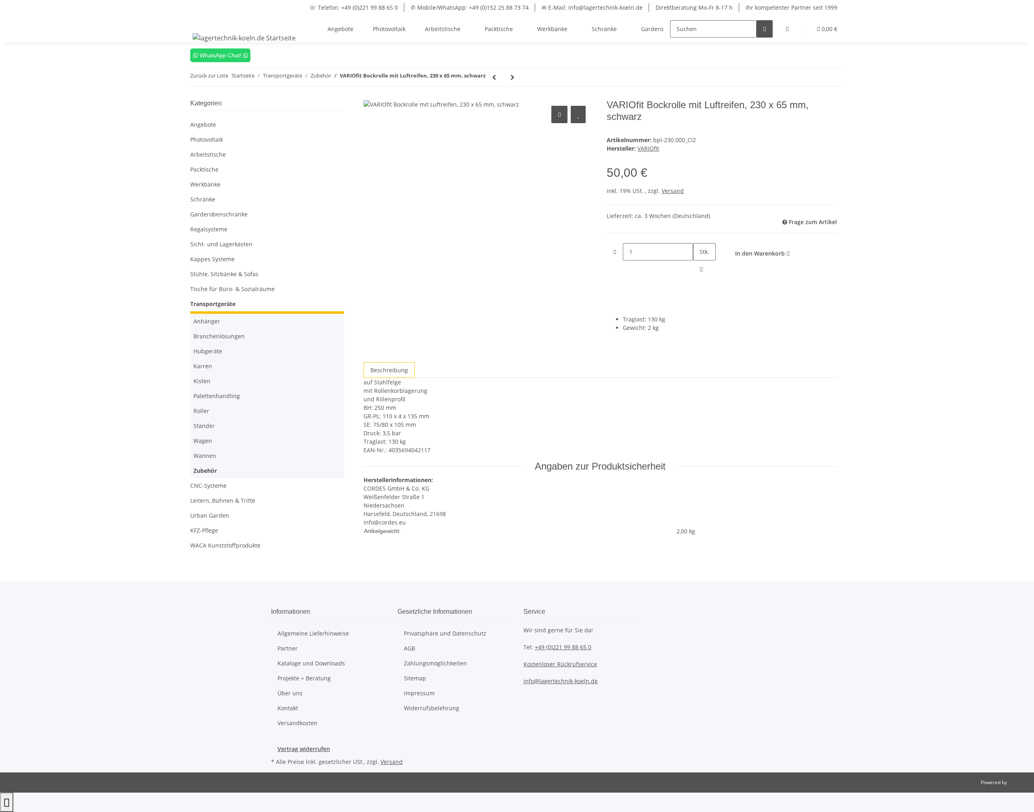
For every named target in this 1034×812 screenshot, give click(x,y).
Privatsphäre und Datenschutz (445, 633)
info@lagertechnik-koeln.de (560, 681)
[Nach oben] (6, 802)
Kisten (201, 381)
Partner (287, 648)
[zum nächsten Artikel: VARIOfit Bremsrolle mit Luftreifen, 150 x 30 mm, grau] (512, 77)
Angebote (203, 124)
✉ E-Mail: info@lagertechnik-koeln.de (592, 7)
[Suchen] (765, 29)
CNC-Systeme (208, 485)
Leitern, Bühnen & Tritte (222, 500)
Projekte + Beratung (304, 678)
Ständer (204, 426)
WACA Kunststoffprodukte (225, 545)
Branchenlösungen (219, 336)
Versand (673, 191)
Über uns (290, 693)
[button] (787, 29)
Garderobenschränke (219, 214)
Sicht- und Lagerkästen (221, 244)
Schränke (202, 199)
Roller (201, 411)
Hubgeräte (207, 351)
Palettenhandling (216, 396)
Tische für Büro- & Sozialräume (232, 289)
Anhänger (206, 321)
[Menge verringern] (615, 251)
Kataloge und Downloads (311, 663)
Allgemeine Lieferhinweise (313, 633)
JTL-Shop (1018, 782)
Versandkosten (297, 723)
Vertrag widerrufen (303, 749)
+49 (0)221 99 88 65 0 (563, 647)
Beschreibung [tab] (389, 370)
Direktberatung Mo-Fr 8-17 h (694, 7)
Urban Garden (209, 515)
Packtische (204, 169)
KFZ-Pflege (204, 530)
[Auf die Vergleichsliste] (559, 114)
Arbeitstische (208, 154)
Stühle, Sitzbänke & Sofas (224, 274)
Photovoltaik (206, 139)
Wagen (202, 441)
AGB (409, 648)
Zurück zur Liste (209, 75)
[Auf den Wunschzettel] (578, 114)
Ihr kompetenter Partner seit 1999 (791, 7)
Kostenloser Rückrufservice (560, 664)
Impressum (419, 693)
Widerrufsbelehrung (431, 708)
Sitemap (415, 678)
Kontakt (287, 708)
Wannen (204, 456)
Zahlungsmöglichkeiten (435, 663)
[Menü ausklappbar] (200, 22)
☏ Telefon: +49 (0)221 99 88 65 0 (353, 7)
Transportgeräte (212, 304)
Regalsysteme (208, 229)
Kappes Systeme (212, 259)
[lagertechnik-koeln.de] (244, 38)
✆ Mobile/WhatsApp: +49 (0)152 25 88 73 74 (470, 7)
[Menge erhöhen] (701, 269)
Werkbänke (205, 184)
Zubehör (205, 470)
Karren (202, 366)
